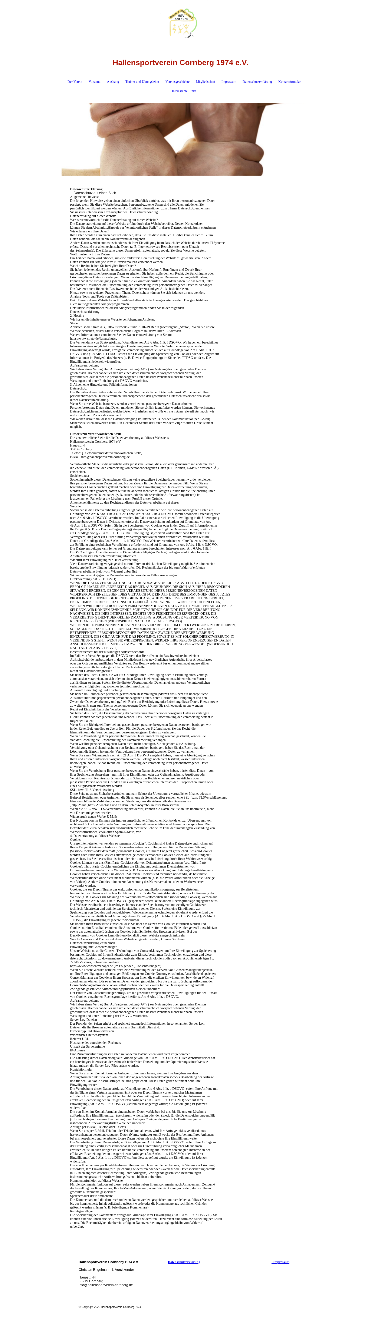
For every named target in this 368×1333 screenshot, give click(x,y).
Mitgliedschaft (205, 81)
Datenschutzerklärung (257, 81)
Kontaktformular (289, 81)
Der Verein (75, 81)
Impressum (228, 81)
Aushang (113, 81)
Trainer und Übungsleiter (142, 81)
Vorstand (95, 81)
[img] (184, 21)
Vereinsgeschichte (177, 81)
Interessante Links (184, 91)
